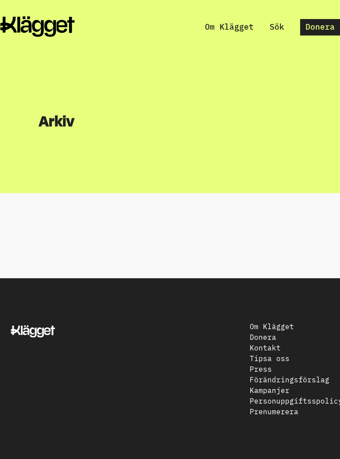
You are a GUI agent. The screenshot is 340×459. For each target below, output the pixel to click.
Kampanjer (270, 390)
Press (261, 368)
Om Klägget (229, 26)
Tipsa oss (270, 358)
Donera (320, 26)
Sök (277, 26)
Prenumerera (274, 411)
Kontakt (265, 347)
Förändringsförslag (289, 379)
